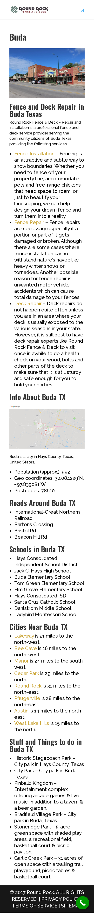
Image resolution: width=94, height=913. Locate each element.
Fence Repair (29, 222)
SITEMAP (71, 906)
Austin (21, 711)
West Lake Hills (31, 723)
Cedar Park (26, 673)
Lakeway (24, 636)
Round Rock (27, 686)
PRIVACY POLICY (60, 899)
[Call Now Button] (82, 902)
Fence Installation (34, 154)
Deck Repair (28, 303)
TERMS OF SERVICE (34, 906)
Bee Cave (25, 648)
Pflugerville (27, 698)
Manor (21, 661)
